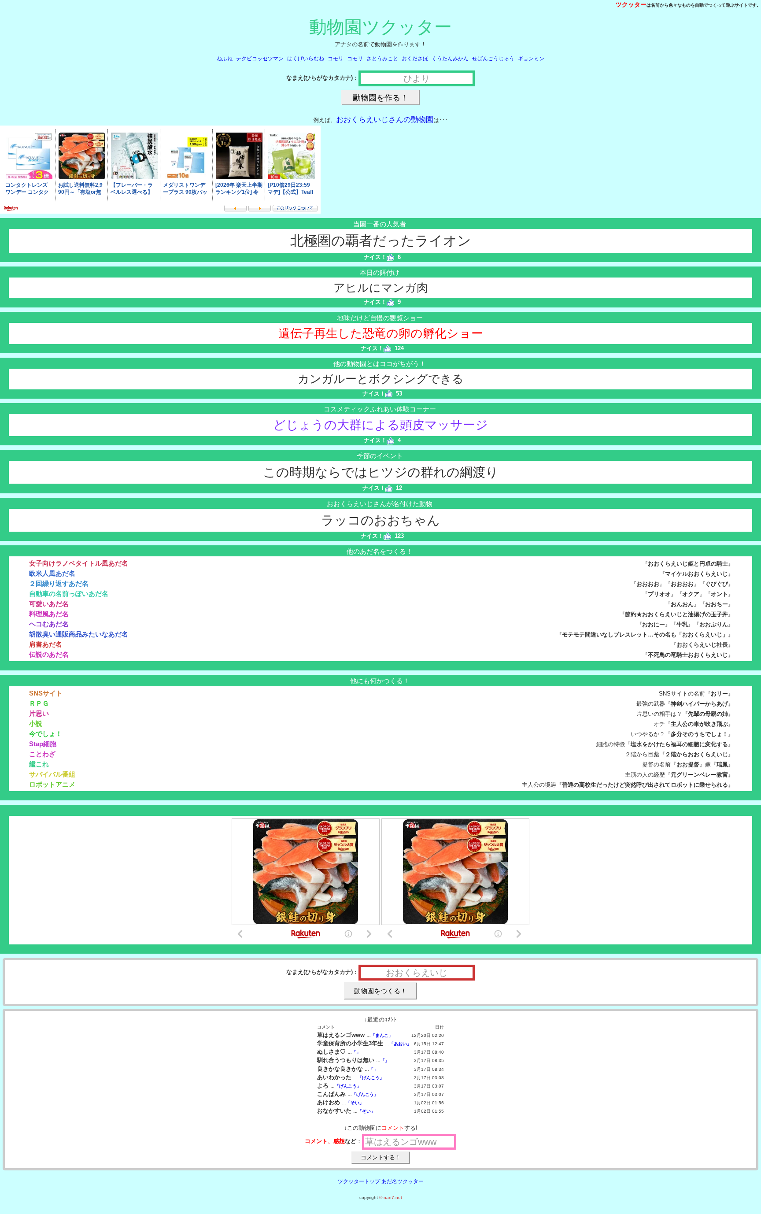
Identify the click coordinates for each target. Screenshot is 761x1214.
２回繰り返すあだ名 (59, 583)
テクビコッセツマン (260, 59)
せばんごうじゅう (493, 59)
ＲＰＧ (39, 703)
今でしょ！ (45, 733)
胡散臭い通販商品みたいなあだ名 (78, 634)
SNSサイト (46, 693)
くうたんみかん (450, 59)
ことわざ (42, 754)
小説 (35, 723)
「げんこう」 (371, 1077)
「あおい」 (400, 1043)
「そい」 (355, 1102)
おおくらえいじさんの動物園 (384, 119)
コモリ (336, 59)
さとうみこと (382, 59)
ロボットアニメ (52, 784)
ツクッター (631, 4)
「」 (356, 1052)
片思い (39, 713)
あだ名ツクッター (402, 1181)
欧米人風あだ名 (52, 573)
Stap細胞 (42, 744)
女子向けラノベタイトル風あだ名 (78, 563)
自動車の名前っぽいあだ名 (68, 593)
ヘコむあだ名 (49, 624)
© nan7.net (390, 1197)
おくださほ (415, 59)
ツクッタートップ (359, 1181)
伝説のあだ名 (49, 654)
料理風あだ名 (49, 614)
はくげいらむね (305, 59)
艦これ (39, 764)
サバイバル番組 (52, 774)
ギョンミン (531, 59)
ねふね (225, 59)
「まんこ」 (382, 1035)
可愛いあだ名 (49, 603)
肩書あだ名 (45, 644)
